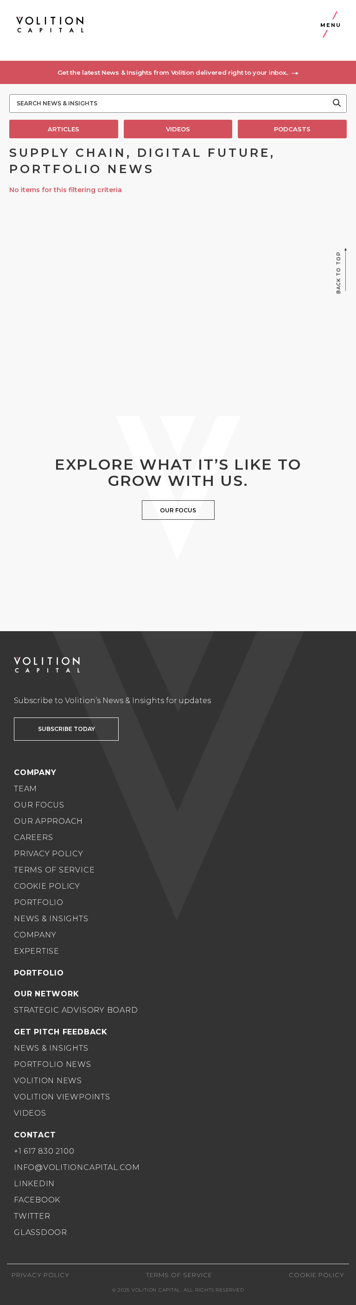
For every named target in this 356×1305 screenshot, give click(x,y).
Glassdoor (40, 1232)
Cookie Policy (47, 886)
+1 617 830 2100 (44, 1151)
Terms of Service (54, 870)
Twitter (32, 1216)
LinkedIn (34, 1183)
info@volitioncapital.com (77, 1167)
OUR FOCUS (178, 510)
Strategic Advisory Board (76, 1010)
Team (25, 788)
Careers (33, 837)
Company (35, 934)
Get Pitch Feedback (61, 1031)
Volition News (48, 1080)
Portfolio (39, 902)
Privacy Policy (48, 853)
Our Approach (48, 821)
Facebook (37, 1199)
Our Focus (39, 805)
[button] (178, 72)
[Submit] (337, 103)
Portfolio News (52, 1064)
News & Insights (51, 918)
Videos (30, 1113)
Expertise (36, 951)
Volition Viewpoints (62, 1096)
